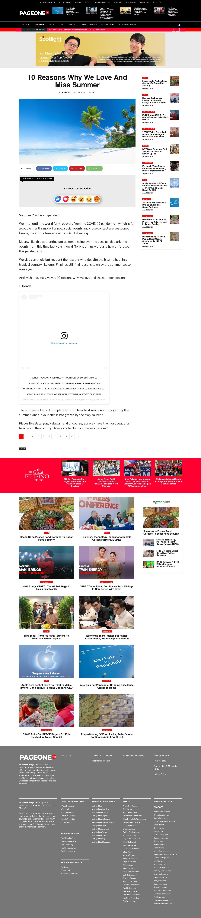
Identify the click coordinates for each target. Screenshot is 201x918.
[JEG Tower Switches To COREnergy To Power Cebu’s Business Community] (159, 10)
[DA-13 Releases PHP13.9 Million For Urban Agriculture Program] (148, 564)
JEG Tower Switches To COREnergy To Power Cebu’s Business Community (173, 12)
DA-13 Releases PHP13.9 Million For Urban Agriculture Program (167, 563)
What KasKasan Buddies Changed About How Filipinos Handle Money (140, 11)
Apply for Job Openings (102, 755)
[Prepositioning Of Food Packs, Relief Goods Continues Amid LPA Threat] (174, 236)
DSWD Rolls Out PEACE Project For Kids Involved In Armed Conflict (154, 222)
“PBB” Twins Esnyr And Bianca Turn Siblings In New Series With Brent (154, 134)
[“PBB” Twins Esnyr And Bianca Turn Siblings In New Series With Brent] (174, 132)
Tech (144, 180)
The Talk (22, 449)
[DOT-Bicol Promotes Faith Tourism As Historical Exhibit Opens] (174, 149)
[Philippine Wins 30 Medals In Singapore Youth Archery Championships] (168, 468)
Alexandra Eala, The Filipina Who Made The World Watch (73, 30)
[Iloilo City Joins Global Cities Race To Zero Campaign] (148, 553)
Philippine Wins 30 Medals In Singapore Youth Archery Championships (168, 481)
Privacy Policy (160, 761)
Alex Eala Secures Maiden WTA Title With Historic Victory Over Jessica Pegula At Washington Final (137, 482)
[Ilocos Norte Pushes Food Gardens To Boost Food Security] (174, 81)
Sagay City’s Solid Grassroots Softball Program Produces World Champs (106, 482)
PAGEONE (66, 92)
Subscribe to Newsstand (134, 755)
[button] (178, 24)
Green (145, 78)
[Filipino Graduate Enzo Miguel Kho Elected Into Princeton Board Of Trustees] (74, 468)
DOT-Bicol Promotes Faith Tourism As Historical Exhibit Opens (154, 151)
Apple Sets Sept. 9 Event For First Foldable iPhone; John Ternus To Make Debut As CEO (154, 187)
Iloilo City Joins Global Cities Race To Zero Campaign (167, 552)
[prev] (173, 29)
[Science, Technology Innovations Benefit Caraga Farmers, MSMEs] (174, 98)
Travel (145, 146)
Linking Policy (160, 774)
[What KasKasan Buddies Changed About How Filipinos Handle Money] (125, 10)
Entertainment (149, 112)
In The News (147, 163)
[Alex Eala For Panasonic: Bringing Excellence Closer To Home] (57, 10)
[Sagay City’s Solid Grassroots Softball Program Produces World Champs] (106, 468)
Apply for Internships (101, 761)
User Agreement (161, 755)
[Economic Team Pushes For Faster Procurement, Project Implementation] (174, 166)
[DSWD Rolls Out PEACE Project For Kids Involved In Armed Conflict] (174, 219)
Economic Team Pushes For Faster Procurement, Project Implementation (154, 168)
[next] (178, 29)
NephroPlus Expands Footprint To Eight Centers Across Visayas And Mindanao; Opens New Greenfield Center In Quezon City (106, 13)
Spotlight (147, 199)
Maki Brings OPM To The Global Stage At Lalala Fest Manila (155, 117)
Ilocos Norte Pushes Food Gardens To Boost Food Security (154, 83)
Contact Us (66, 755)
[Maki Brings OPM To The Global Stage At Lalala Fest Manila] (174, 115)
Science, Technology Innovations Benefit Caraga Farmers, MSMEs (154, 100)
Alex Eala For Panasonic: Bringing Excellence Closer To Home (72, 11)
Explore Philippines (50, 400)
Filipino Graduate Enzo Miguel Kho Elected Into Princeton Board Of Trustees (75, 482)
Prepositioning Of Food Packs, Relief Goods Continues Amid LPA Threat (153, 240)
